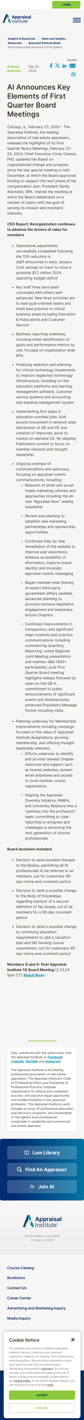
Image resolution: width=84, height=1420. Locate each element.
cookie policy (22, 1380)
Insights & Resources (21, 38)
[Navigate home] (42, 1222)
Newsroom (15, 43)
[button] (73, 1339)
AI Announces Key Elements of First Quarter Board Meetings (36, 47)
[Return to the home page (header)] (17, 19)
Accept (42, 1395)
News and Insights (54, 38)
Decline (42, 1408)
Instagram (52, 1061)
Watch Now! (34, 975)
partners (47, 1368)
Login (66, 4)
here (50, 1384)
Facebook (55, 1057)
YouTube (31, 1061)
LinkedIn (17, 1061)
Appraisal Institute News (44, 43)
